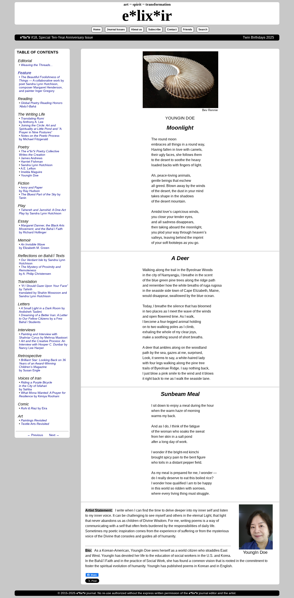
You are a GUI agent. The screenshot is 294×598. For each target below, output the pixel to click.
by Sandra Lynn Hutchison (42, 211)
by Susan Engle (42, 365)
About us (136, 29)
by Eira (34, 408)
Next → (54, 435)
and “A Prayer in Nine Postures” (40, 129)
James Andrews (31, 158)
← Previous (35, 435)
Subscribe (154, 29)
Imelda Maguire (31, 172)
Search (202, 29)
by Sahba (35, 386)
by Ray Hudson (31, 189)
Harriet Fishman (32, 161)
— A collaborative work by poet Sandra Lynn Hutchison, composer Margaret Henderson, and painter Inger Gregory (41, 84)
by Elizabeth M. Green (34, 246)
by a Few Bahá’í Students (43, 318)
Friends (187, 29)
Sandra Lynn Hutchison (37, 165)
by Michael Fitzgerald (39, 137)
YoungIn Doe (30, 175)
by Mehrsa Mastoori (43, 335)
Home (97, 29)
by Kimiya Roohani (42, 394)
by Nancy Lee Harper (43, 344)
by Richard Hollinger (41, 229)
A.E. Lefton (28, 168)
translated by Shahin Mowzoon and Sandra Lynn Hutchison (43, 291)
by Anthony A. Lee (31, 120)
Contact (172, 29)
